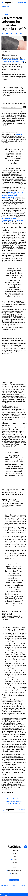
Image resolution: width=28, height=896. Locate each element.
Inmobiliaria (15, 865)
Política (14, 853)
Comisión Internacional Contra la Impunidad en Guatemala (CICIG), (13, 60)
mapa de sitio (4, 885)
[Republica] (9, 3)
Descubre (15, 873)
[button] (2, 34)
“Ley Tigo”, (19, 134)
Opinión (14, 859)
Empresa (14, 856)
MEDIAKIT (14, 885)
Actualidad (14, 850)
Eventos (14, 867)
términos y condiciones (8, 888)
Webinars (15, 862)
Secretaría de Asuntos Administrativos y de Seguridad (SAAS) (12, 220)
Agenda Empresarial (14, 870)
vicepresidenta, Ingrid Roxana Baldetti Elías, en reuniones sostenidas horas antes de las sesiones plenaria (13, 194)
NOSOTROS (23, 885)
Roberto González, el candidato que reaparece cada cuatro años (14, 801)
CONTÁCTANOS (22, 888)
